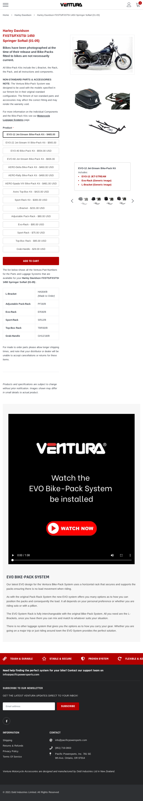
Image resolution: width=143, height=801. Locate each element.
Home (6, 15)
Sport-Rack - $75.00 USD (31, 232)
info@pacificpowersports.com (21, 675)
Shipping (7, 740)
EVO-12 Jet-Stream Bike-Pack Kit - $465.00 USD (31, 135)
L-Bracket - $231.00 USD (31, 208)
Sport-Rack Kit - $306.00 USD (31, 199)
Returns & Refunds (13, 745)
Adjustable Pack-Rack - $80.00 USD (31, 216)
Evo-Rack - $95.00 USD (31, 224)
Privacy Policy (10, 751)
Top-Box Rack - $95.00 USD (31, 240)
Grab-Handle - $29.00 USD (31, 249)
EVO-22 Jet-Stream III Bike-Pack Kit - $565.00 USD (31, 143)
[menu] (5, 5)
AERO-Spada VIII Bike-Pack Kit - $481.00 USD (31, 183)
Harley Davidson (23, 15)
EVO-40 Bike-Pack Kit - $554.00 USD (31, 150)
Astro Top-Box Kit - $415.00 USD (31, 191)
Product (8, 127)
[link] (6, 721)
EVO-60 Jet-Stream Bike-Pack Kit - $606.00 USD (31, 160)
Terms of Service (12, 756)
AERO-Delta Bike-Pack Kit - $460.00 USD (31, 167)
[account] (129, 4)
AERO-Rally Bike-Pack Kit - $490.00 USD (31, 175)
